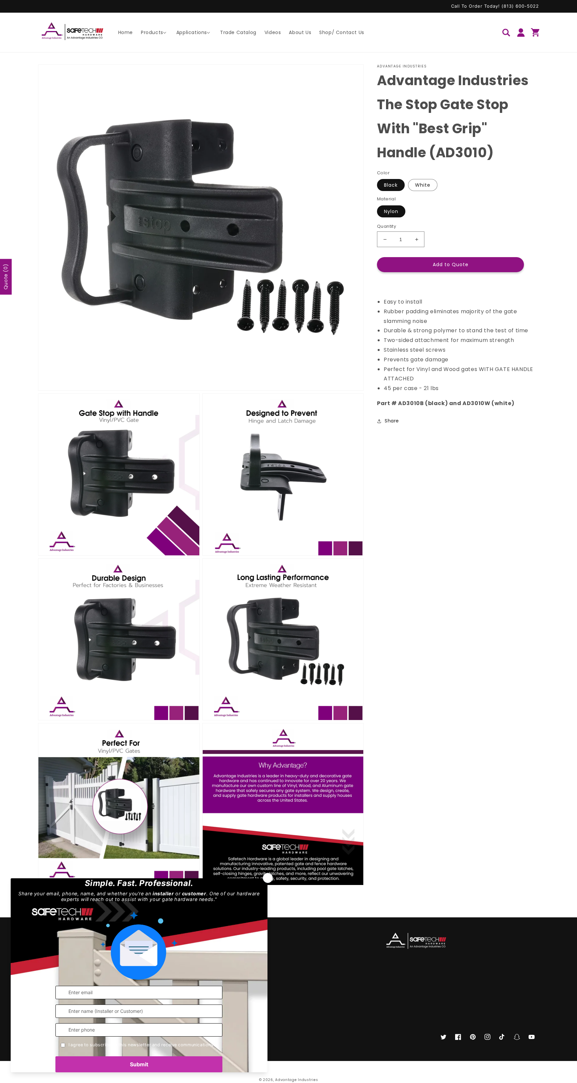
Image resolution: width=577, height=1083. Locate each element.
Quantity (386, 226)
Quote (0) (5, 277)
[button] (154, 32)
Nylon (391, 211)
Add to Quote (450, 264)
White (422, 185)
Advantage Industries (296, 1079)
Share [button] (392, 420)
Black (391, 185)
